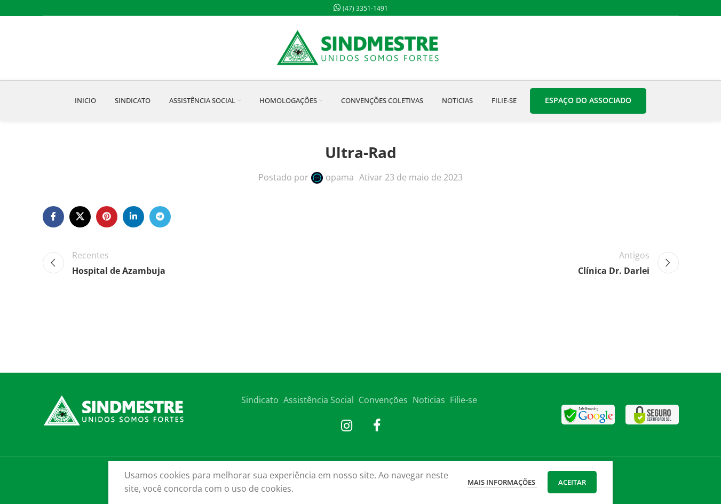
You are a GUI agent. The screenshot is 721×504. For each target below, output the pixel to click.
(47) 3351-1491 (364, 8)
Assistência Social (318, 400)
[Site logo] (360, 47)
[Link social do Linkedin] (133, 216)
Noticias (429, 400)
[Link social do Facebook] (53, 216)
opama (340, 177)
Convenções (383, 400)
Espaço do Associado (588, 100)
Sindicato (260, 400)
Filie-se (463, 400)
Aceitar (572, 482)
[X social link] (80, 216)
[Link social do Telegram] (160, 216)
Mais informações (502, 482)
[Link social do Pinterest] (106, 216)
